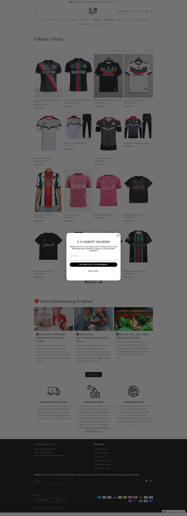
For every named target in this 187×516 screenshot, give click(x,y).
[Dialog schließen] (118, 235)
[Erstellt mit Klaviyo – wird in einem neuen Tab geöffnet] (93, 281)
